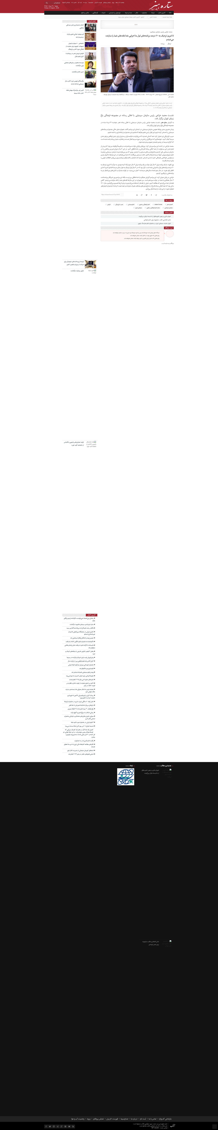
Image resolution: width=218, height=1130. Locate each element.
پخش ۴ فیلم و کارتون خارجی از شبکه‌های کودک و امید (80, 652)
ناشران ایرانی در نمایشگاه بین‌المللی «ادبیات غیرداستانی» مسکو (81, 633)
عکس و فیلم (85, 13)
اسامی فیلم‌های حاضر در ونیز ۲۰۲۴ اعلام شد (81, 754)
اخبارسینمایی (131, 205)
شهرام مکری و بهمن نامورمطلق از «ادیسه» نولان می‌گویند (155, 216)
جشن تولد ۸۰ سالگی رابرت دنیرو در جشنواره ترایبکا (79, 701)
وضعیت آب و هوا (120, 2)
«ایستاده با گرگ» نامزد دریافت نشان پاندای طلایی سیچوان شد (79, 646)
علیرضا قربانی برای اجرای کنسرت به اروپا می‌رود (80, 676)
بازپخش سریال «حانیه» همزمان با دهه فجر (81, 705)
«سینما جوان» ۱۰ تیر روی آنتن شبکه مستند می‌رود (79, 726)
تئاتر (137, 13)
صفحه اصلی (153, 17)
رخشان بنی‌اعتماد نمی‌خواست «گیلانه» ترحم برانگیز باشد (79, 619)
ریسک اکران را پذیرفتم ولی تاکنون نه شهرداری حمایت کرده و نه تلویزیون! (81, 696)
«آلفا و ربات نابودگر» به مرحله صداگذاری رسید (80, 628)
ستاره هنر (171, 97)
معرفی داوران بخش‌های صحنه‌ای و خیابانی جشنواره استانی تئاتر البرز (79, 717)
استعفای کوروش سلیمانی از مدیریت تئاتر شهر (80, 750)
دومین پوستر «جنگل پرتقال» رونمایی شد (82, 638)
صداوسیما (90, 2)
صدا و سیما (128, 13)
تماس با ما (74, 2)
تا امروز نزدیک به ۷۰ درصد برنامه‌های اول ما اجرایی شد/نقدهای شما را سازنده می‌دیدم (140, 38)
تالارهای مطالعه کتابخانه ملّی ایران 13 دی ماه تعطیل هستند (79, 745)
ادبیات (103, 13)
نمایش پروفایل (107, 2)
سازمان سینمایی (169, 208)
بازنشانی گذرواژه (66, 2)
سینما (153, 13)
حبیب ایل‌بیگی (119, 205)
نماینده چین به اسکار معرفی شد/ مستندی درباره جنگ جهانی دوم (80, 690)
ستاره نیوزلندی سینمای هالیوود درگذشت (82, 624)
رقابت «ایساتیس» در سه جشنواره (84, 741)
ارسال (169, 43)
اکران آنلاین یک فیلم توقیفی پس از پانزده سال (81, 661)
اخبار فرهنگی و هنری (144, 205)
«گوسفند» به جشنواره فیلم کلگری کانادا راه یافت (80, 641)
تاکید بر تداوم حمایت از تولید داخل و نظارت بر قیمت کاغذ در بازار (80, 684)
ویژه (119, 17)
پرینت (163, 43)
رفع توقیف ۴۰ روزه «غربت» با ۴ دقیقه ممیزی (81, 709)
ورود (113, 2)
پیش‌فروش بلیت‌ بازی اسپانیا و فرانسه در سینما (80, 657)
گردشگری (95, 13)
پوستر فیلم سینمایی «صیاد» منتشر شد (83, 672)
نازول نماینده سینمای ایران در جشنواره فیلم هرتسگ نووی (154, 223)
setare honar (158, 205)
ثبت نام (80, 2)
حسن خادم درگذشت (78, 72)
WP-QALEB (155, 1128)
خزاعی (109, 205)
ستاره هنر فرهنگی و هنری (153, 208)
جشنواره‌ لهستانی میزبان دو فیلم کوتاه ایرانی (81, 665)
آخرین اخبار (161, 13)
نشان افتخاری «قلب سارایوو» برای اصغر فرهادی (157, 220)
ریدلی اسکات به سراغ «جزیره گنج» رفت (82, 712)
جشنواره (144, 13)
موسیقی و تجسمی (115, 13)
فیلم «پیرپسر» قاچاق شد (86, 668)
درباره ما (85, 2)
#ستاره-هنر (170, 205)
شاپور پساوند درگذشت (77, 271)
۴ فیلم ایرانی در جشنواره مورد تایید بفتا (82, 722)
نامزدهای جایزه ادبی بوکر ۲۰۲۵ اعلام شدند (81, 679)
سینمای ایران (125, 17)
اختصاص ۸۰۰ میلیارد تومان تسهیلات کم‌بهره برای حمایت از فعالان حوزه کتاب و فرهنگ (75, 46)
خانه (170, 13)
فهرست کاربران (98, 2)
